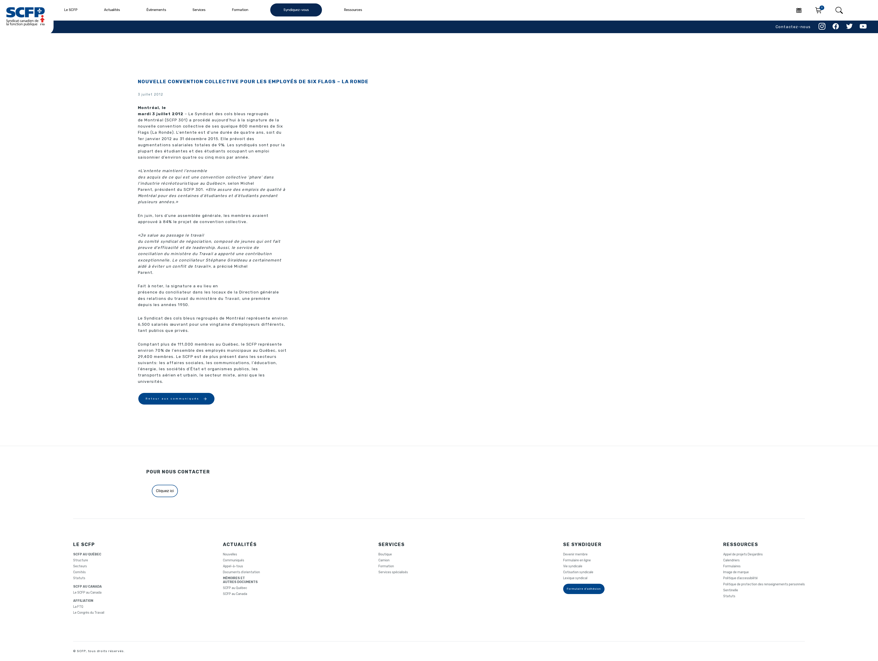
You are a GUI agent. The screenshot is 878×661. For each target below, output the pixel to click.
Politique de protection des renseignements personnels (764, 584)
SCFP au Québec (235, 588)
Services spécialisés (393, 572)
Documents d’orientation (241, 572)
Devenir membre (575, 554)
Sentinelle (730, 590)
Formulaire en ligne (577, 560)
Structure (80, 560)
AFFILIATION (83, 601)
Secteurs (80, 566)
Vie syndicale (572, 566)
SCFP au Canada (235, 594)
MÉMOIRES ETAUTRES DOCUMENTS (240, 580)
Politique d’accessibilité (740, 578)
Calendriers (731, 560)
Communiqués (233, 560)
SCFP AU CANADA (87, 587)
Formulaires (732, 566)
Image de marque (736, 572)
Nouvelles (230, 554)
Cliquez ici (165, 491)
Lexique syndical (575, 578)
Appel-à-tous (233, 566)
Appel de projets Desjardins (743, 554)
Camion (384, 560)
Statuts (79, 578)
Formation (386, 566)
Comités (79, 572)
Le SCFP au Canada (87, 592)
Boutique (385, 554)
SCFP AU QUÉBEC (87, 554)
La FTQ (78, 607)
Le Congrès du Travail (88, 613)
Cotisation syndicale (578, 572)
